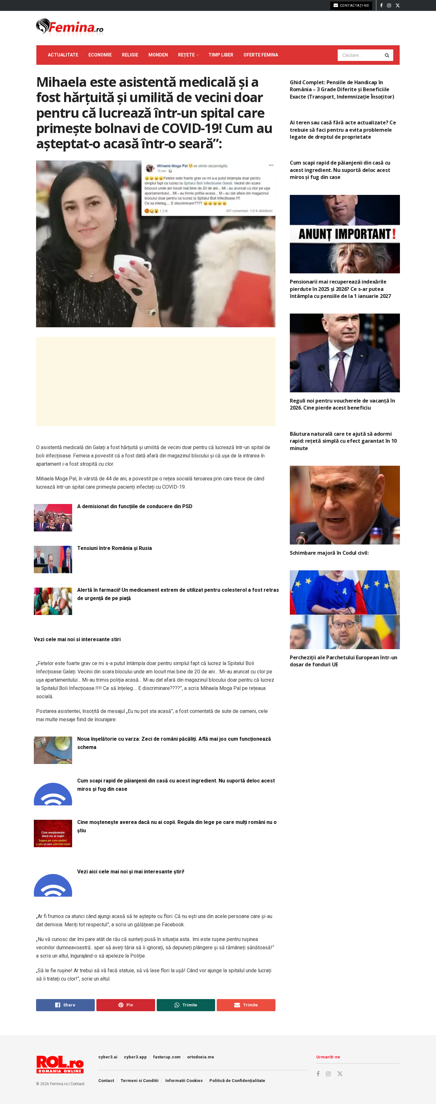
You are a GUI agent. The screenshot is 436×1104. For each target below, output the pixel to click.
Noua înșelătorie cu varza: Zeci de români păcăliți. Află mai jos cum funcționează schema (174, 743)
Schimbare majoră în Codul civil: (329, 552)
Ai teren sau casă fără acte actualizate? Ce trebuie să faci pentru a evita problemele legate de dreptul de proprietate (343, 129)
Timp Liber (220, 54)
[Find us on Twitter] (397, 5)
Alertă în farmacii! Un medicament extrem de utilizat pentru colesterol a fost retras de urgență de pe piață (178, 594)
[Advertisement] (155, 381)
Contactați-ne (354, 6)
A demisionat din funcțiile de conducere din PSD (134, 506)
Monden (158, 54)
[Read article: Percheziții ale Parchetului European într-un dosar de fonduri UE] (345, 609)
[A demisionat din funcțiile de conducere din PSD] (53, 528)
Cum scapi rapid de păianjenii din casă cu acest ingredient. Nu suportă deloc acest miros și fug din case (176, 785)
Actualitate (63, 54)
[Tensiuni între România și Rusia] (53, 569)
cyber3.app (135, 1057)
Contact (78, 1084)
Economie (100, 54)
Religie (130, 54)
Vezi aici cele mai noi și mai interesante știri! (130, 872)
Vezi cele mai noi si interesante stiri (77, 639)
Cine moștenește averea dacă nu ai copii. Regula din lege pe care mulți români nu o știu (177, 826)
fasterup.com (167, 1057)
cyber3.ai (107, 1057)
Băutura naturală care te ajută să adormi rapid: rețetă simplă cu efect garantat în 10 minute (343, 441)
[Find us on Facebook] (381, 5)
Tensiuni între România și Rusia (114, 548)
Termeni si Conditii (140, 1080)
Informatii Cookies (184, 1080)
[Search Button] (387, 55)
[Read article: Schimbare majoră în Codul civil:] (345, 505)
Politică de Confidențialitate (237, 1080)
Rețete (186, 54)
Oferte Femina (261, 54)
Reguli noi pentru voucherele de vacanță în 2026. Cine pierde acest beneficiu (342, 404)
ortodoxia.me (200, 1057)
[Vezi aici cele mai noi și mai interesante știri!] (53, 893)
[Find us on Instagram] (389, 5)
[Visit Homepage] (69, 28)
